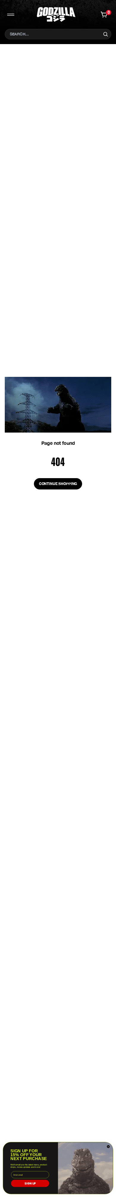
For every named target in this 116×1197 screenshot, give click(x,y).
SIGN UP (30, 1183)
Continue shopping (58, 483)
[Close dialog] (108, 1146)
